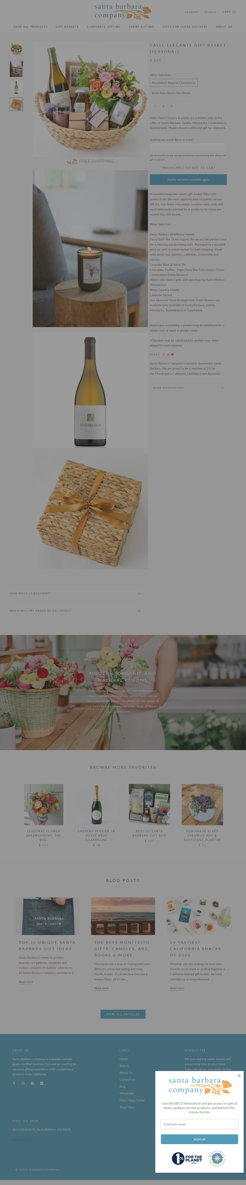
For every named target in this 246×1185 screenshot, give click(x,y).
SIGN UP (199, 1139)
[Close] (239, 1075)
